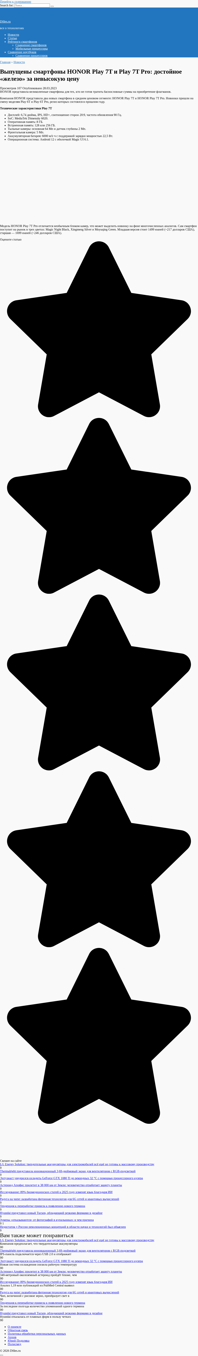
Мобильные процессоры (31, 48)
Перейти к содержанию (15, 1)
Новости (13, 34)
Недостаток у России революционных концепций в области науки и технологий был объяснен (63, 1226)
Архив (12, 1337)
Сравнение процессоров (31, 55)
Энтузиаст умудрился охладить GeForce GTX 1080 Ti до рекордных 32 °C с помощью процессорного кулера (71, 1178)
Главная (5, 62)
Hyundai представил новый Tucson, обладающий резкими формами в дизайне (51, 1213)
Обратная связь (18, 1330)
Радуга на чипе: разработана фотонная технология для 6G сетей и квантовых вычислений (59, 1199)
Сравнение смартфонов (31, 45)
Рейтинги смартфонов (22, 41)
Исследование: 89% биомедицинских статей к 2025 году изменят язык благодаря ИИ (56, 1192)
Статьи (12, 38)
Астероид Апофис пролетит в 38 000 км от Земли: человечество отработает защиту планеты (61, 1185)
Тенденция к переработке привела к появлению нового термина (42, 1206)
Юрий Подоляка (18, 1340)
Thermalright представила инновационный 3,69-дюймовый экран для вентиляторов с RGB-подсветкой (68, 1171)
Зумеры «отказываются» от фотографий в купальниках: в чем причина (47, 1220)
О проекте (14, 1326)
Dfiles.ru (5, 21)
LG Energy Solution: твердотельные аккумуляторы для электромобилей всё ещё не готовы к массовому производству (77, 1164)
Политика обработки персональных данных (37, 1333)
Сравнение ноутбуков (22, 52)
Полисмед (14, 1344)
